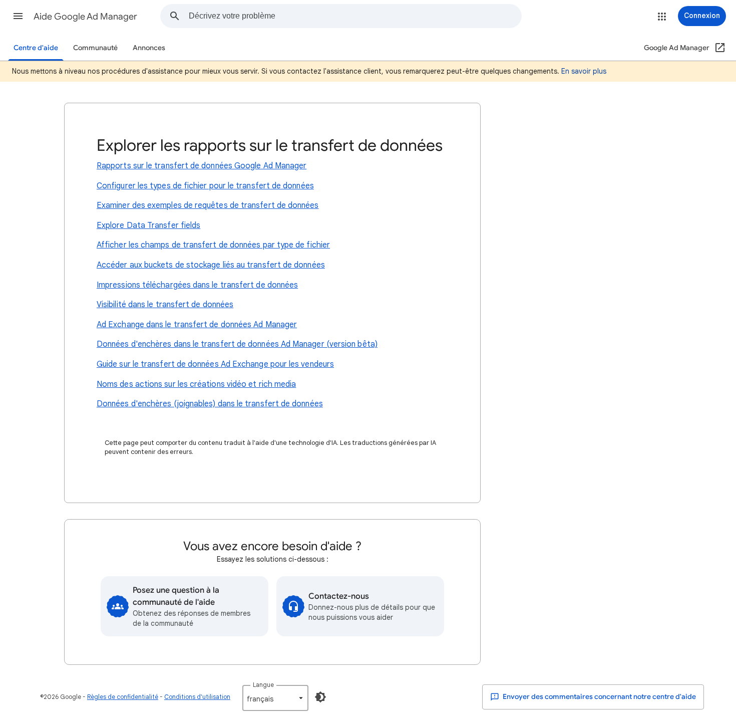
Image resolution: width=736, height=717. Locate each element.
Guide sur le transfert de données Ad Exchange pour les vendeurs (215, 364)
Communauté (95, 48)
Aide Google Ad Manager (85, 16)
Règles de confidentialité (122, 696)
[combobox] (355, 16)
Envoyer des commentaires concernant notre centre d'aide (598, 696)
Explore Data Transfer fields (148, 225)
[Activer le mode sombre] (320, 697)
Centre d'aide (36, 48)
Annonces (149, 48)
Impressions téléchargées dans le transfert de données (197, 285)
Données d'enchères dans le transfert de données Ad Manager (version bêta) (237, 344)
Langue (263, 684)
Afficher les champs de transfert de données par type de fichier (213, 245)
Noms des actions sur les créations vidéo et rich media (196, 384)
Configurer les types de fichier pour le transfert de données (205, 186)
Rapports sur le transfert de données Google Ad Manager (201, 166)
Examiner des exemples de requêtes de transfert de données (208, 205)
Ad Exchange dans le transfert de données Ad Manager (197, 325)
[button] (18, 16)
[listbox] (275, 698)
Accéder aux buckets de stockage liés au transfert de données (211, 265)
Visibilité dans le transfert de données (165, 305)
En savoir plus (583, 71)
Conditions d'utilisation (197, 696)
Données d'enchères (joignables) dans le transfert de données (210, 404)
